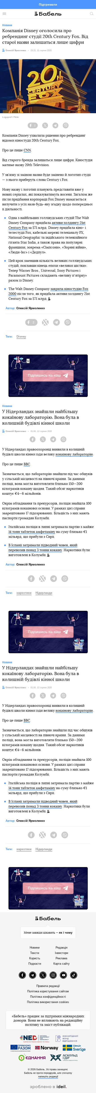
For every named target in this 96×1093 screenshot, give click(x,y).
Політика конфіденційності (48, 996)
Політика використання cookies (48, 1002)
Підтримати (48, 4)
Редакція (61, 947)
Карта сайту (61, 963)
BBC (27, 464)
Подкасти (34, 963)
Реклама (61, 958)
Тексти (34, 953)
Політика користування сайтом (48, 991)
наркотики (24, 592)
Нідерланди (43, 592)
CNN (27, 150)
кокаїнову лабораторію (74, 454)
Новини (35, 947)
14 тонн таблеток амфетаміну (31, 532)
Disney (21, 336)
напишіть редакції (48, 1076)
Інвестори (61, 953)
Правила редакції (48, 986)
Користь (34, 958)
